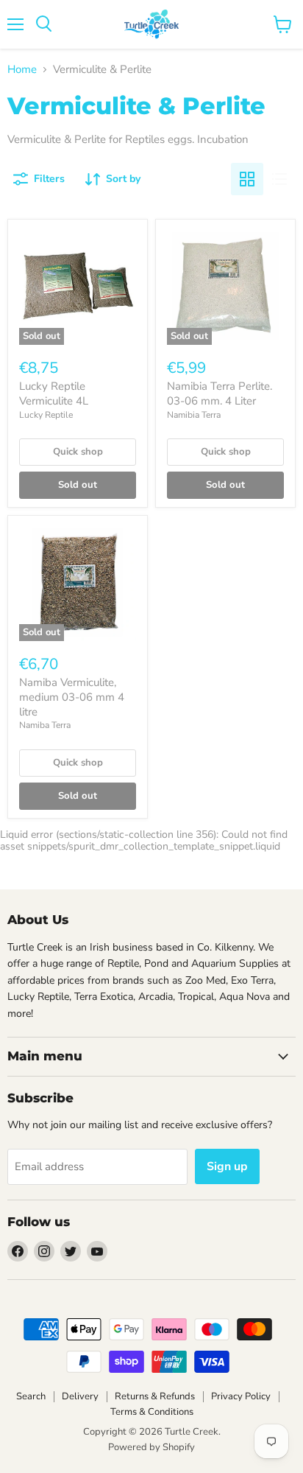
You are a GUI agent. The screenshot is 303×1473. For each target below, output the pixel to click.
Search (31, 1396)
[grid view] (247, 179)
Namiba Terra (45, 725)
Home (22, 69)
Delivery (80, 1396)
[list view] (279, 179)
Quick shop (78, 451)
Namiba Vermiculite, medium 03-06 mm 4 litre (71, 696)
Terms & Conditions (151, 1411)
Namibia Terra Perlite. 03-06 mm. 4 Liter (219, 393)
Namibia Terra (194, 415)
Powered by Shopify (151, 1447)
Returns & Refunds (155, 1396)
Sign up (227, 1166)
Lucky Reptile (46, 415)
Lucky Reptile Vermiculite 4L (53, 393)
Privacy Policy (241, 1396)
